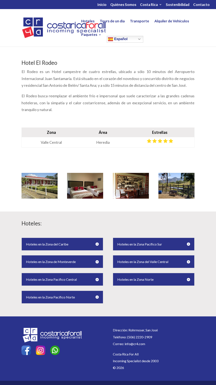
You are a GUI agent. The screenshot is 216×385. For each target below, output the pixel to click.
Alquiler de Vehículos (171, 21)
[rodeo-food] (131, 197)
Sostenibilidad (177, 5)
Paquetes (89, 35)
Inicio (102, 5)
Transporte (139, 21)
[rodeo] (40, 197)
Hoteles (87, 21)
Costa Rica (149, 5)
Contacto (201, 5)
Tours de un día (112, 21)
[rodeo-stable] (176, 197)
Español (120, 39)
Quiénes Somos (123, 5)
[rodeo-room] (85, 197)
